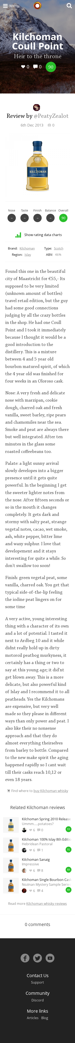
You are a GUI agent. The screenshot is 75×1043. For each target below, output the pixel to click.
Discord (37, 1000)
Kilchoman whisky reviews (46, 903)
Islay (28, 254)
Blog (44, 1018)
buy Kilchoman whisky (51, 790)
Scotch (58, 248)
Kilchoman (27, 248)
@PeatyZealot (51, 116)
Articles (33, 1018)
